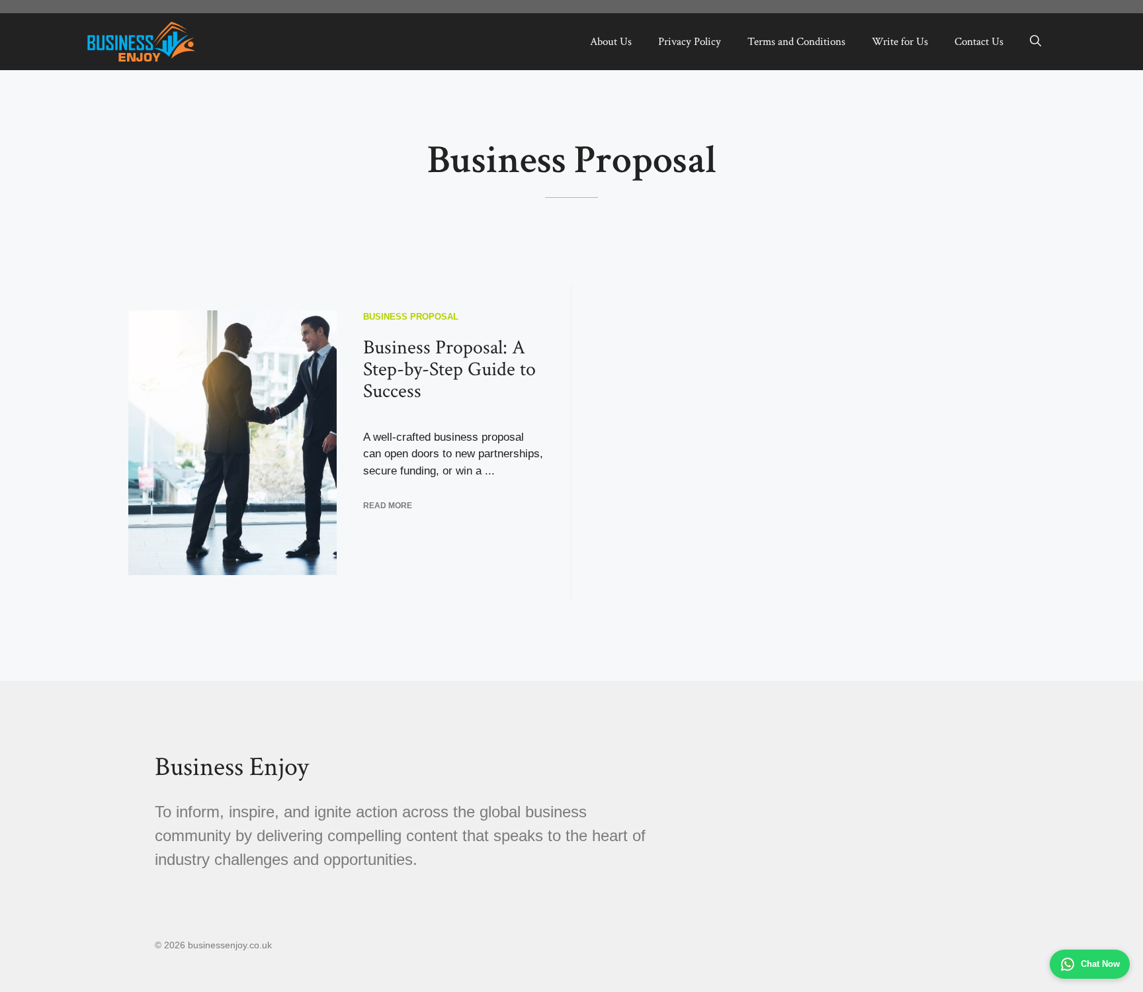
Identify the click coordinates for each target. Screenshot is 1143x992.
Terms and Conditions (796, 41)
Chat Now (1100, 964)
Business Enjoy (232, 767)
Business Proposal (410, 317)
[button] (1035, 42)
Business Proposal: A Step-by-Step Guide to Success (449, 369)
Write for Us (900, 41)
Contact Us (978, 41)
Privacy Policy (689, 41)
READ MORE (387, 505)
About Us (611, 41)
